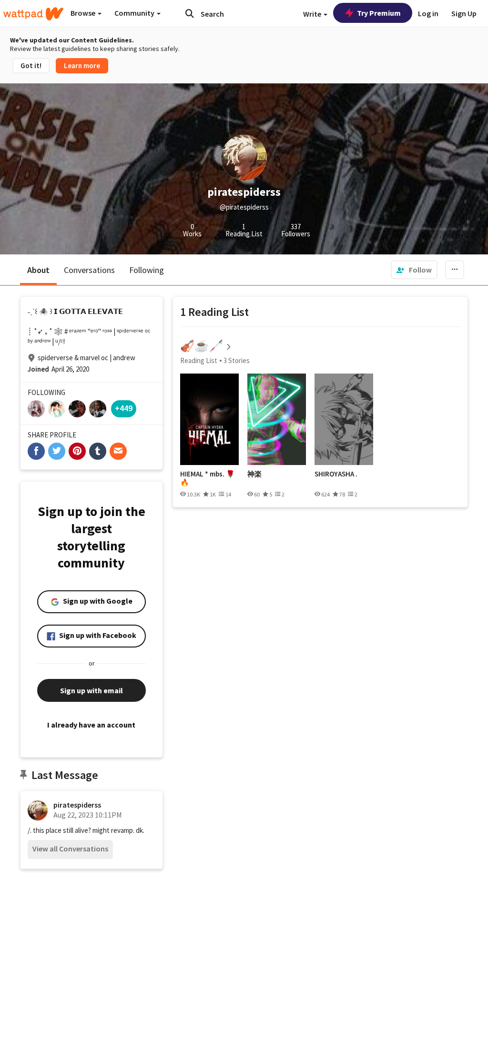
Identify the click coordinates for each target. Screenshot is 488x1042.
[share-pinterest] (77, 451)
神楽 (254, 474)
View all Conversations (70, 848)
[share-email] (118, 451)
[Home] (33, 14)
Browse (84, 13)
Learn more (82, 65)
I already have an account (91, 724)
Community (135, 13)
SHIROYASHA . (336, 474)
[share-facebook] (36, 451)
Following (146, 269)
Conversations (89, 269)
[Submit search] (190, 13)
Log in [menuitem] (428, 13)
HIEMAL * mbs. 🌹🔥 (207, 478)
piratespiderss (77, 804)
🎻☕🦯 (201, 345)
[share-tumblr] (97, 451)
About (38, 269)
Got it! (30, 65)
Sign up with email (91, 690)
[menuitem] (414, 269)
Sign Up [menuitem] (464, 13)
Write (313, 14)
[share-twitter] (56, 451)
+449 (123, 408)
